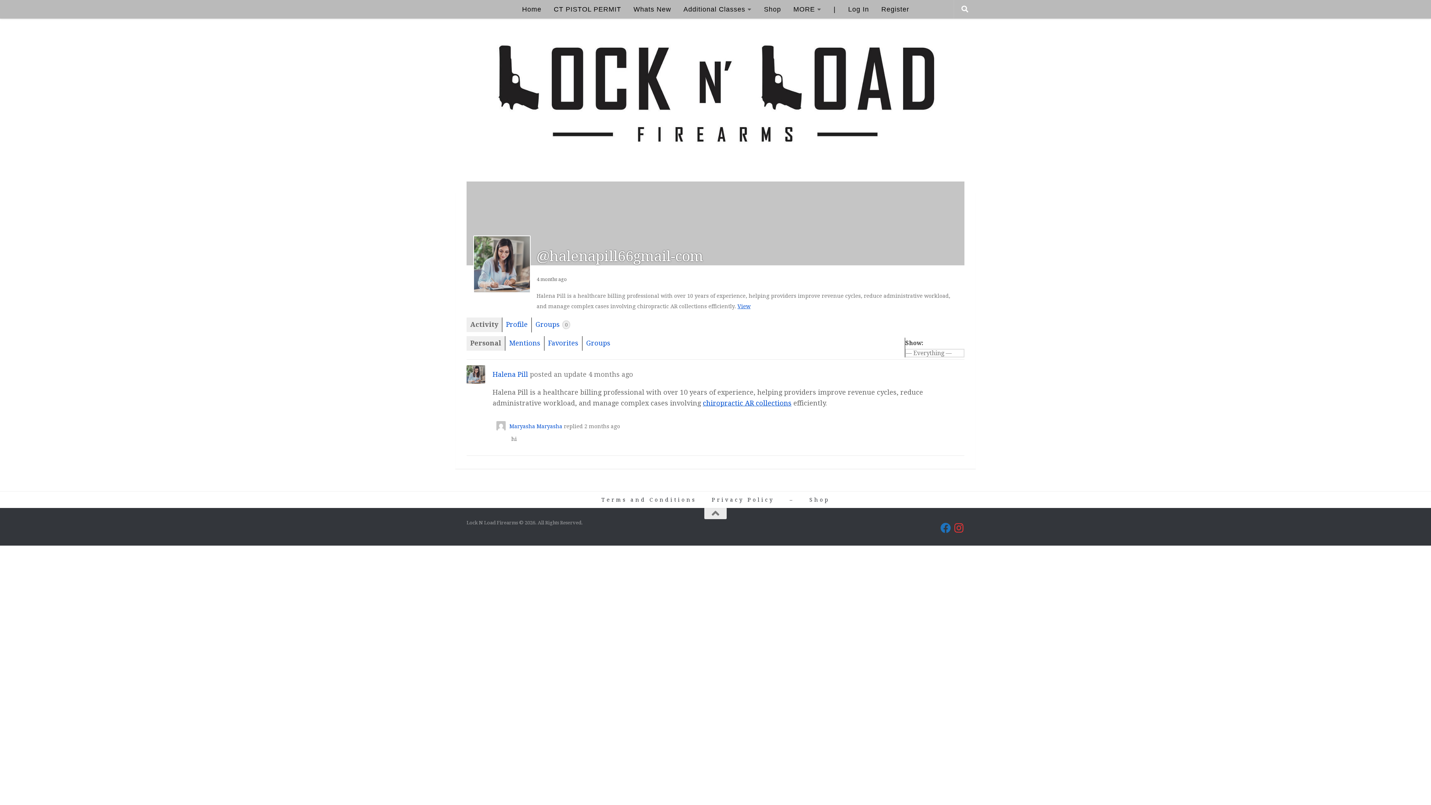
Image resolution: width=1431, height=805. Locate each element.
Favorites (563, 343)
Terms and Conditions (648, 500)
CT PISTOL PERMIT (587, 9)
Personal (485, 343)
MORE (804, 9)
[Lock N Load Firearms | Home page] (715, 94)
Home (531, 9)
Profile (517, 324)
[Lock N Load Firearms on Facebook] (946, 528)
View (744, 306)
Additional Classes (714, 9)
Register (895, 9)
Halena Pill (510, 374)
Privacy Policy (743, 500)
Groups (552, 324)
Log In (858, 9)
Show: (914, 343)
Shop (772, 9)
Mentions (524, 343)
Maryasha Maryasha (535, 426)
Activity (484, 324)
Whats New (652, 9)
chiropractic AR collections (747, 403)
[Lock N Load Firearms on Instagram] (959, 528)
